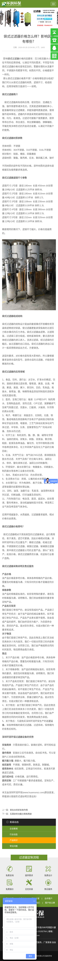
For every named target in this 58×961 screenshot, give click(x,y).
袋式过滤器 (13, 58)
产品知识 (14, 840)
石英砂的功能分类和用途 (21, 814)
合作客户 (48, 898)
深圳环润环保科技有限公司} (11, 3)
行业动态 (14, 834)
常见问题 (14, 846)
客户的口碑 (50, 903)
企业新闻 (14, 828)
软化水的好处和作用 (19, 810)
